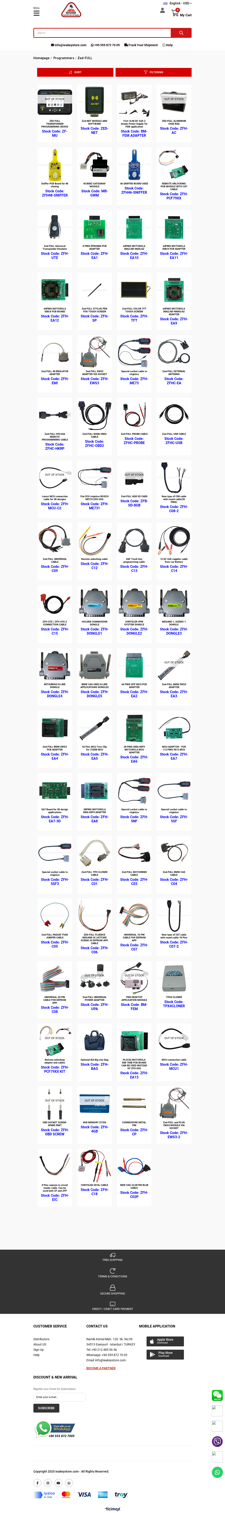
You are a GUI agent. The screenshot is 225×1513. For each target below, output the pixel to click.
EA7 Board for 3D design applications (55, 811)
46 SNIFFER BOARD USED (134, 183)
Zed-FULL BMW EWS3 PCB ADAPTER (55, 748)
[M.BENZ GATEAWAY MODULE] (94, 164)
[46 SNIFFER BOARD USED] (134, 164)
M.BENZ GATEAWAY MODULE (94, 185)
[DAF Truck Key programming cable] (134, 540)
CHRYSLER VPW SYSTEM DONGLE (134, 623)
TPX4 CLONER (174, 997)
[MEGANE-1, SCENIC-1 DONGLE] (173, 602)
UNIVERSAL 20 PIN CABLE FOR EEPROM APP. (54, 1000)
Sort (78, 72)
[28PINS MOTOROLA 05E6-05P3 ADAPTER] (94, 790)
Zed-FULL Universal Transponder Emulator (55, 247)
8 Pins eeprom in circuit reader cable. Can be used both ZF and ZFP (55, 1188)
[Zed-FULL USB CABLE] (173, 415)
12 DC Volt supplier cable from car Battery (174, 560)
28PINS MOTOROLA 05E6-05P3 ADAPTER (94, 811)
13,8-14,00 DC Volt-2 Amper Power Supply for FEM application (134, 124)
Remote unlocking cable (94, 559)
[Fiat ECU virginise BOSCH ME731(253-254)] (94, 477)
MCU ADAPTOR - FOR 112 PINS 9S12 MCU (174, 748)
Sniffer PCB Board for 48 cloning (54, 185)
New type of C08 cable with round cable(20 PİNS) (174, 499)
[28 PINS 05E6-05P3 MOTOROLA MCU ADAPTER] (134, 728)
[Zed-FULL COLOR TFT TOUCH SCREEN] (134, 289)
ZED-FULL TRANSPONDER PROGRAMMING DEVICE (54, 124)
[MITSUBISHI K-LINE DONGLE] (54, 665)
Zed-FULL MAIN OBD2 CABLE (94, 435)
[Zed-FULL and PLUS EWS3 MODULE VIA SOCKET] (173, 1103)
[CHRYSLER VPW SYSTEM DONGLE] (134, 602)
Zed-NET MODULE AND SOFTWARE (94, 122)
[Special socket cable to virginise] (134, 352)
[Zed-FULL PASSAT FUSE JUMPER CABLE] (54, 915)
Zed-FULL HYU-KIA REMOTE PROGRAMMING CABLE (55, 437)
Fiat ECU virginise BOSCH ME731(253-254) (94, 498)
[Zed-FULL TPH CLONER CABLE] (94, 853)
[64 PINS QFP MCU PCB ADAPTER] (134, 665)
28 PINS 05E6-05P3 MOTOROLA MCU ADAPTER (134, 749)
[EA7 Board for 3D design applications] (54, 790)
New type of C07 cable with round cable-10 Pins (173, 936)
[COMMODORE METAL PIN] (134, 1103)
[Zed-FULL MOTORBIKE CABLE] (134, 853)
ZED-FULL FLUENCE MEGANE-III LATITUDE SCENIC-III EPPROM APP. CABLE (94, 939)
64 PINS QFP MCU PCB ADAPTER (134, 686)
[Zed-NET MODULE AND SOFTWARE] (94, 102)
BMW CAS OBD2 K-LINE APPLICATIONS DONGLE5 (94, 686)
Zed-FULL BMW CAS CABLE (174, 873)
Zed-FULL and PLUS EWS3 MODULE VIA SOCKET (174, 1125)
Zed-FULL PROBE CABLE (134, 434)
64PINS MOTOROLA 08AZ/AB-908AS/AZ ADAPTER (174, 311)
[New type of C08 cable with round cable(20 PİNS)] (173, 477)
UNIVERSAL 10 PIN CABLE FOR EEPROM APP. (134, 937)
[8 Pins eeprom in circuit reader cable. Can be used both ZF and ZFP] (54, 1166)
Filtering (156, 72)
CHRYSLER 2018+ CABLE (94, 1185)
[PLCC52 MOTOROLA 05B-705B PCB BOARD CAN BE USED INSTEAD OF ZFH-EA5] (134, 1040)
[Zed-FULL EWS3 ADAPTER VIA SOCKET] (94, 352)
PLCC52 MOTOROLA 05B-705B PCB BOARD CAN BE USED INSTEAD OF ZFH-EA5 (134, 1064)
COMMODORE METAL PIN (134, 1124)
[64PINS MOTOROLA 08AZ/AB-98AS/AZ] (134, 227)
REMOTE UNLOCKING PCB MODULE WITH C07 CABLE (174, 186)
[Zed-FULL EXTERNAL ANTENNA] (173, 352)
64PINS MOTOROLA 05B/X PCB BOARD (55, 310)
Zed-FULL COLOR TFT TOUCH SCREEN (134, 310)
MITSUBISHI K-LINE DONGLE (54, 686)
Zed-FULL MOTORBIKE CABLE (134, 873)
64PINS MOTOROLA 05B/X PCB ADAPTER (173, 247)
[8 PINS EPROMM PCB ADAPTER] (94, 227)
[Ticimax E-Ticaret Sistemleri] (112, 1509)
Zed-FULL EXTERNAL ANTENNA (173, 373)
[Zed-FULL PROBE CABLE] (134, 415)
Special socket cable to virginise (134, 373)
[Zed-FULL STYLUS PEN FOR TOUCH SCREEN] (94, 289)
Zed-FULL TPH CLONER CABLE (94, 873)
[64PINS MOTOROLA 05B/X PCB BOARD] (54, 289)
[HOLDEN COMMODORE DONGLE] (94, 602)
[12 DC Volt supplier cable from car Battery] (173, 540)
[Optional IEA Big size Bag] (94, 1040)
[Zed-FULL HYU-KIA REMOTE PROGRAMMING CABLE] (54, 415)
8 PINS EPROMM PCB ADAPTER (95, 247)
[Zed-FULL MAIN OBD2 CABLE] (94, 415)
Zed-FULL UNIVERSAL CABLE (55, 560)
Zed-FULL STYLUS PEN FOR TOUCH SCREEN (94, 310)
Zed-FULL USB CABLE (174, 434)
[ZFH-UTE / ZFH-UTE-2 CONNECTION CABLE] (54, 602)
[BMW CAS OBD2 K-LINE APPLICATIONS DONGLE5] (94, 665)
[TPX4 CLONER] (173, 978)
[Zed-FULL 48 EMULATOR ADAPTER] (54, 352)
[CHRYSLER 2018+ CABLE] (94, 1166)
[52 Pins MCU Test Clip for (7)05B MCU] (94, 728)
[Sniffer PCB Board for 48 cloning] (54, 164)
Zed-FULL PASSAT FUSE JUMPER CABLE (55, 936)
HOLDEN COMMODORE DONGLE (94, 623)
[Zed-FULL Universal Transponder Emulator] (54, 227)
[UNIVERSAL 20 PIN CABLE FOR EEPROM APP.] (54, 978)
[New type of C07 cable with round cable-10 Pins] (173, 915)
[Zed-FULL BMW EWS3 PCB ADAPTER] (54, 728)
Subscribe (46, 1408)
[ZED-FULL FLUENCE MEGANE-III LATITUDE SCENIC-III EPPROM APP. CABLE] (94, 915)
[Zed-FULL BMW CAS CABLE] (173, 853)
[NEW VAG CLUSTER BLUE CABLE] (134, 1166)
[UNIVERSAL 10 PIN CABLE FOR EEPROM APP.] (134, 915)
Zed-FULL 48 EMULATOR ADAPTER (54, 373)
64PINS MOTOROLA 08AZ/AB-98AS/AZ (134, 247)
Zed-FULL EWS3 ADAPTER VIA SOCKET (94, 373)
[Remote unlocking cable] (94, 540)
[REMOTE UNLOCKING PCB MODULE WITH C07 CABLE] (173, 164)
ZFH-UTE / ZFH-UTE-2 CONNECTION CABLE (55, 623)
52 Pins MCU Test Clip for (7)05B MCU (94, 748)
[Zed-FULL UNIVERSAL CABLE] (54, 540)
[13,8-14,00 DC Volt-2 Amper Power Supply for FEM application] (134, 102)
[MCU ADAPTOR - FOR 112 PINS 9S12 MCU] (173, 728)
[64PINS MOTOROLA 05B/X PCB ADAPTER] (173, 227)
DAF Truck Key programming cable (134, 560)
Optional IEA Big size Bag (94, 1059)
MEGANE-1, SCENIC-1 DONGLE (174, 623)
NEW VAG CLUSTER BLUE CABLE (134, 1186)
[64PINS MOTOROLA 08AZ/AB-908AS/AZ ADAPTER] (173, 289)
